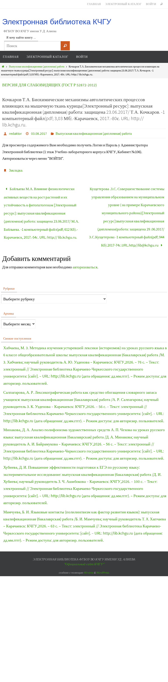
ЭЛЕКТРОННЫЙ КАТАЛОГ (123, 4)
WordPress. (102, 562)
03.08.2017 (39, 133)
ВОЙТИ (151, 4)
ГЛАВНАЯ (94, 4)
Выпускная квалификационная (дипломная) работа (36, 66)
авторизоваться (85, 256)
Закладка (15, 170)
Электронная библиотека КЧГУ (56, 21)
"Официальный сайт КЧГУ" (84, 553)
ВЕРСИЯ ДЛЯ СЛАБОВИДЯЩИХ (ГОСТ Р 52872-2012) (49, 84)
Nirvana (88, 562)
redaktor (15, 133)
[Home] (3, 66)
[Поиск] (65, 45)
